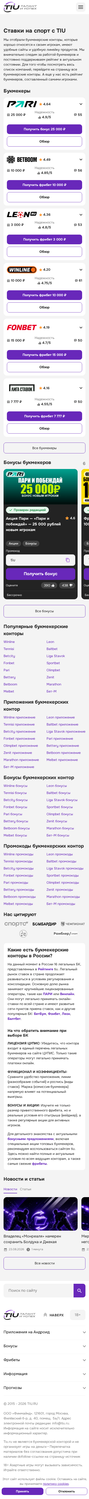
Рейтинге (45, 969)
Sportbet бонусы (60, 807)
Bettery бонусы (16, 821)
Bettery (9, 677)
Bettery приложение (63, 745)
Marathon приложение (21, 759)
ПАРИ (47, 994)
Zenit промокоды (60, 889)
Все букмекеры (44, 448)
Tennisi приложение (19, 724)
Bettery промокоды (19, 889)
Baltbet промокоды (61, 861)
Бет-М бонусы (58, 835)
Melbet (9, 691)
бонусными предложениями (31, 1139)
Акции (13, 543)
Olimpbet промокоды (63, 882)
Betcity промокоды (19, 868)
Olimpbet (53, 670)
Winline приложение (19, 717)
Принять (22, 1491)
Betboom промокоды (20, 896)
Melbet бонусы (15, 835)
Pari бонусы (13, 814)
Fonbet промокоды (18, 875)
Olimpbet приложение (21, 745)
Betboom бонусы (17, 828)
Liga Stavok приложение (66, 731)
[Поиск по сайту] (79, 1290)
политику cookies (56, 1484)
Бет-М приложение (19, 767)
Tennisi (9, 648)
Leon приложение (61, 717)
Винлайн (67, 994)
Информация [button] (16, 1373)
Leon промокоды (60, 854)
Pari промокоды (16, 882)
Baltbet (52, 648)
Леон (66, 1014)
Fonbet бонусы (15, 807)
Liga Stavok (56, 656)
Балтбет (14, 1019)
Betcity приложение (20, 731)
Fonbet (9, 663)
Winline (9, 641)
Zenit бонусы (57, 821)
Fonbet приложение (19, 738)
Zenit (50, 677)
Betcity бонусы (16, 800)
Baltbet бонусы (58, 792)
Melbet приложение (62, 759)
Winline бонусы (16, 785)
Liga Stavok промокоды (65, 868)
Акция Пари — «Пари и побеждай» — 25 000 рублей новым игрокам (33, 524)
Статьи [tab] (25, 1189)
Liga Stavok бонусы (62, 800)
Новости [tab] (10, 1189)
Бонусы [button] (10, 1345)
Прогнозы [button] (13, 1387)
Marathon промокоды (63, 896)
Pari (6, 670)
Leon (50, 641)
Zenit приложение (18, 752)
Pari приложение (60, 738)
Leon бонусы (57, 785)
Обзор (44, 141)
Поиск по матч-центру (21, 1301)
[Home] (20, 1315)
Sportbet (53, 663)
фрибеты (39, 1163)
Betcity (9, 656)
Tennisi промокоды (18, 861)
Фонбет (54, 1014)
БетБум (40, 1014)
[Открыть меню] (80, 7)
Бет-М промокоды (61, 903)
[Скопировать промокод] (67, 560)
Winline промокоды (18, 854)
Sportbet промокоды (63, 875)
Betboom (10, 684)
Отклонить (66, 1491)
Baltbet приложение (62, 724)
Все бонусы (44, 611)
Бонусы (31, 543)
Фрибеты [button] (12, 1359)
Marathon (54, 684)
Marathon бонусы (60, 828)
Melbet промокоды (18, 903)
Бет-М (51, 691)
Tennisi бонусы (15, 792)
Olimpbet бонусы (60, 814)
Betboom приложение (64, 752)
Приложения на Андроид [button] (27, 1332)
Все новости (45, 1263)
